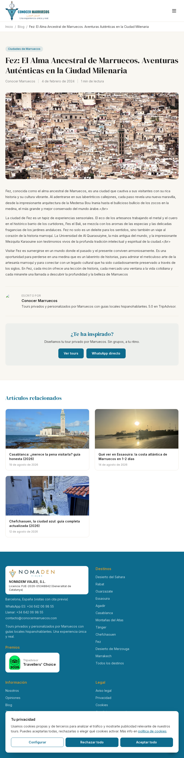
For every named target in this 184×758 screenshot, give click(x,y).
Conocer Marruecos (20, 81)
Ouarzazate (104, 591)
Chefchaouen (106, 634)
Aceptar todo (146, 742)
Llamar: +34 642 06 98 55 (24, 612)
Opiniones (12, 698)
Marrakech (104, 656)
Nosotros (12, 690)
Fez (98, 641)
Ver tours (71, 353)
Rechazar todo (92, 742)
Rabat (100, 584)
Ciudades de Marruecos (24, 49)
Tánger (101, 627)
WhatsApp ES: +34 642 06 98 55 (29, 606)
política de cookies (152, 731)
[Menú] (174, 10)
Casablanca (104, 613)
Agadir (100, 606)
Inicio (9, 27)
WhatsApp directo (106, 353)
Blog (21, 27)
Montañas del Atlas (109, 620)
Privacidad (103, 698)
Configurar (37, 742)
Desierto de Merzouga (112, 649)
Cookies (102, 705)
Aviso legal (104, 690)
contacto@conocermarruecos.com (31, 618)
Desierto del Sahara (110, 577)
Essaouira (103, 598)
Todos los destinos (110, 663)
